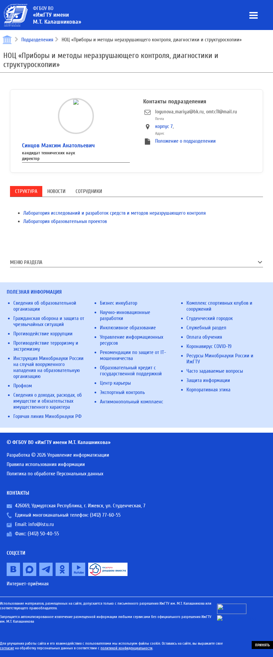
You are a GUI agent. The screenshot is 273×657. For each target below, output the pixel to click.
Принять (262, 645)
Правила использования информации (46, 464)
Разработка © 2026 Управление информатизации (58, 455)
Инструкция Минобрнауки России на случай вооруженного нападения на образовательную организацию (48, 367)
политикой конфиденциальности (126, 648)
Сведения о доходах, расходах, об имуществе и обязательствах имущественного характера (47, 401)
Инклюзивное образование (128, 328)
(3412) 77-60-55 (105, 515)
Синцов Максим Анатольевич (58, 145)
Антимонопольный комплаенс (131, 402)
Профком (22, 386)
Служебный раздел (206, 328)
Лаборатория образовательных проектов (65, 221)
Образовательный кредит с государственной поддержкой (131, 371)
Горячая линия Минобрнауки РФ (47, 416)
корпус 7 (164, 126)
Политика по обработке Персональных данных (55, 474)
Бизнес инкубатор (118, 303)
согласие (7, 648)
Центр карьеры (115, 383)
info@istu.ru (41, 524)
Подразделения (37, 40)
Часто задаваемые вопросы (214, 371)
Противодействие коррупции (43, 334)
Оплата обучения (204, 337)
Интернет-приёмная (28, 584)
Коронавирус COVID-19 (208, 346)
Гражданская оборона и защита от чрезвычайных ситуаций (48, 321)
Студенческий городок (209, 318)
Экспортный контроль (122, 392)
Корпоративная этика (208, 390)
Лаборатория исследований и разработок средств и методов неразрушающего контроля (114, 213)
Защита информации (208, 380)
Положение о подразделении (185, 141)
